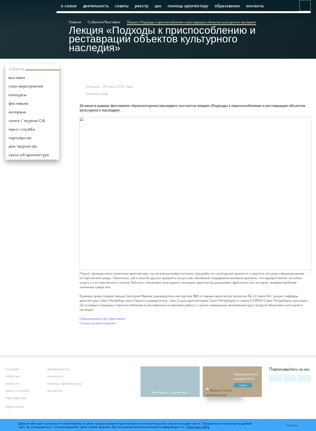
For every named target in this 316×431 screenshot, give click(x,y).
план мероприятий (26, 86)
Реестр (141, 5)
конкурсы (17, 94)
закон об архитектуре (29, 154)
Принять (291, 425)
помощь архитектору (188, 5)
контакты (255, 5)
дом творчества (23, 146)
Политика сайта (197, 427)
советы (122, 5)
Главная (75, 21)
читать (243, 385)
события (17, 68)
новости (12, 383)
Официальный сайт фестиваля (102, 318)
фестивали (18, 103)
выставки (17, 77)
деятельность (96, 5)
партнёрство (20, 137)
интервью (17, 111)
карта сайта (14, 406)
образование (227, 5)
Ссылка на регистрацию (97, 323)
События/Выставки (104, 21)
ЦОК (158, 5)
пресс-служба (22, 129)
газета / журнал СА (27, 120)
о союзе (69, 5)
